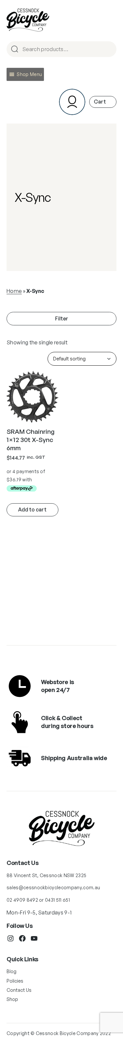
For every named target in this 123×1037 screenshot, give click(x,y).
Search (108, 49)
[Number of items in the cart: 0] (102, 101)
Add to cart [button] (32, 509)
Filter (61, 318)
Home (14, 291)
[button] (29, 74)
